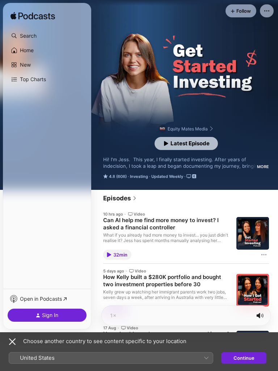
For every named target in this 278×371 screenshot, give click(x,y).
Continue (243, 358)
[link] (120, 198)
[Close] (12, 341)
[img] (32, 16)
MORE (263, 166)
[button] (47, 36)
